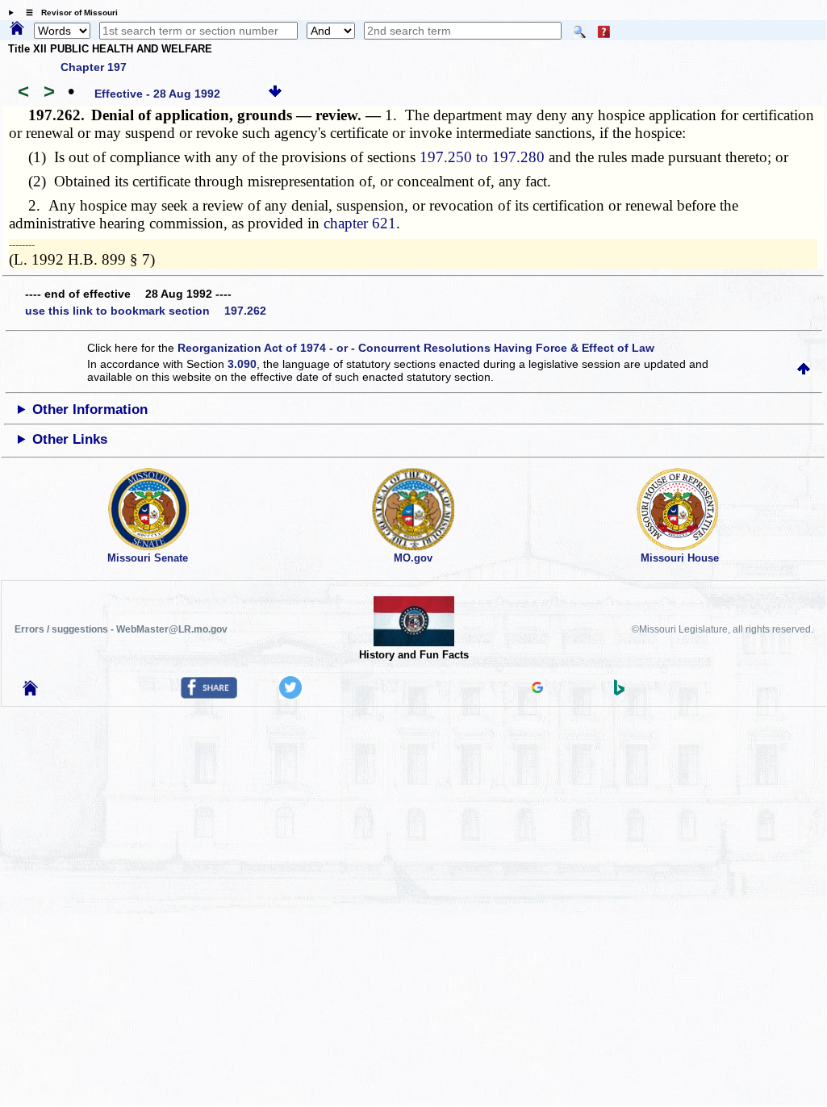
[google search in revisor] (537, 689)
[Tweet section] (290, 694)
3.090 (242, 363)
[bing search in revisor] (619, 691)
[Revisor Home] (31, 691)
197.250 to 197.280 (482, 156)
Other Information (90, 409)
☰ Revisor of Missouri (68, 12)
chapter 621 (360, 223)
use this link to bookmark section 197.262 (145, 310)
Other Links (69, 439)
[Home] (17, 29)
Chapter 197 (94, 67)
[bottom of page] (275, 93)
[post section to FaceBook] (209, 694)
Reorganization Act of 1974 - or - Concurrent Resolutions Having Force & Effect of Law (416, 347)
